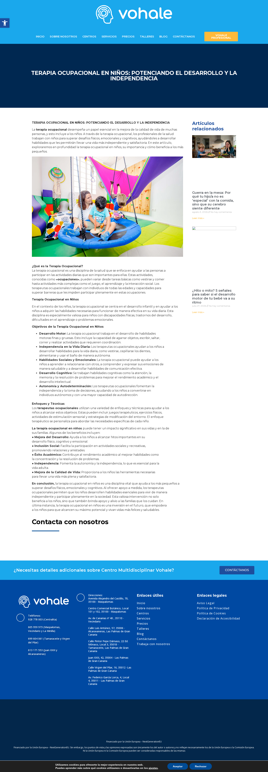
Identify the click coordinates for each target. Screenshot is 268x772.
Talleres (147, 36)
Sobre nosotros (63, 36)
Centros (89, 36)
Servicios (109, 36)
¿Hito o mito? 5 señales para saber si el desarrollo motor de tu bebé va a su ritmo (213, 296)
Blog (163, 36)
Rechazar (200, 766)
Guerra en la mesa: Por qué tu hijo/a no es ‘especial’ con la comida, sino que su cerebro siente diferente (213, 200)
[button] (4, 23)
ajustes (153, 768)
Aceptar (177, 766)
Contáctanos (184, 36)
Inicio (40, 36)
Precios (128, 36)
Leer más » (198, 218)
